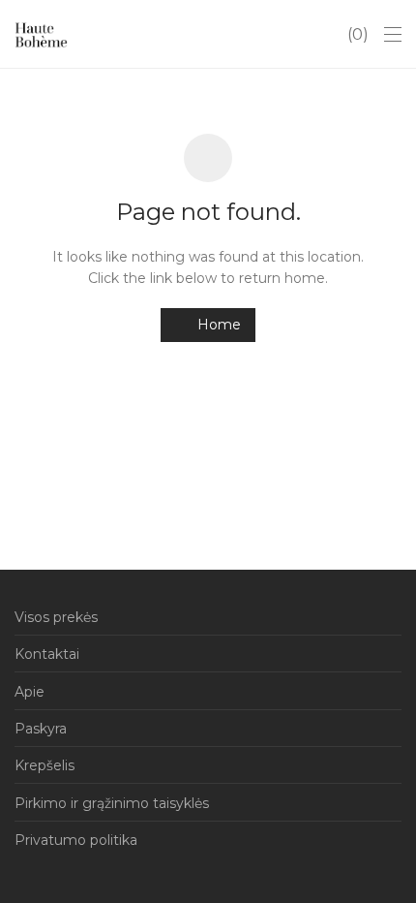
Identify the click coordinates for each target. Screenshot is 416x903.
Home (217, 324)
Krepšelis (44, 765)
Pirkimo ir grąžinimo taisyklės (112, 803)
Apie (30, 692)
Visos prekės (56, 617)
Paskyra (41, 728)
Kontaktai (47, 654)
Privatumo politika (76, 840)
